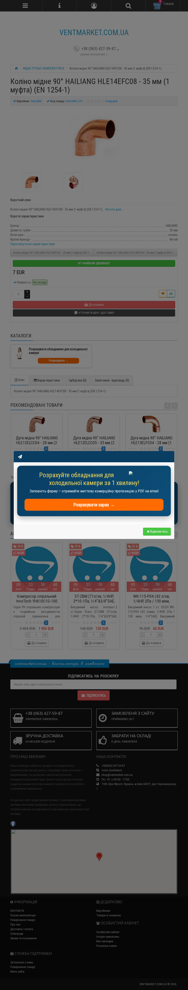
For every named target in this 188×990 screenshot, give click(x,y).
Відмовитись (159, 531)
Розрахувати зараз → (94, 505)
